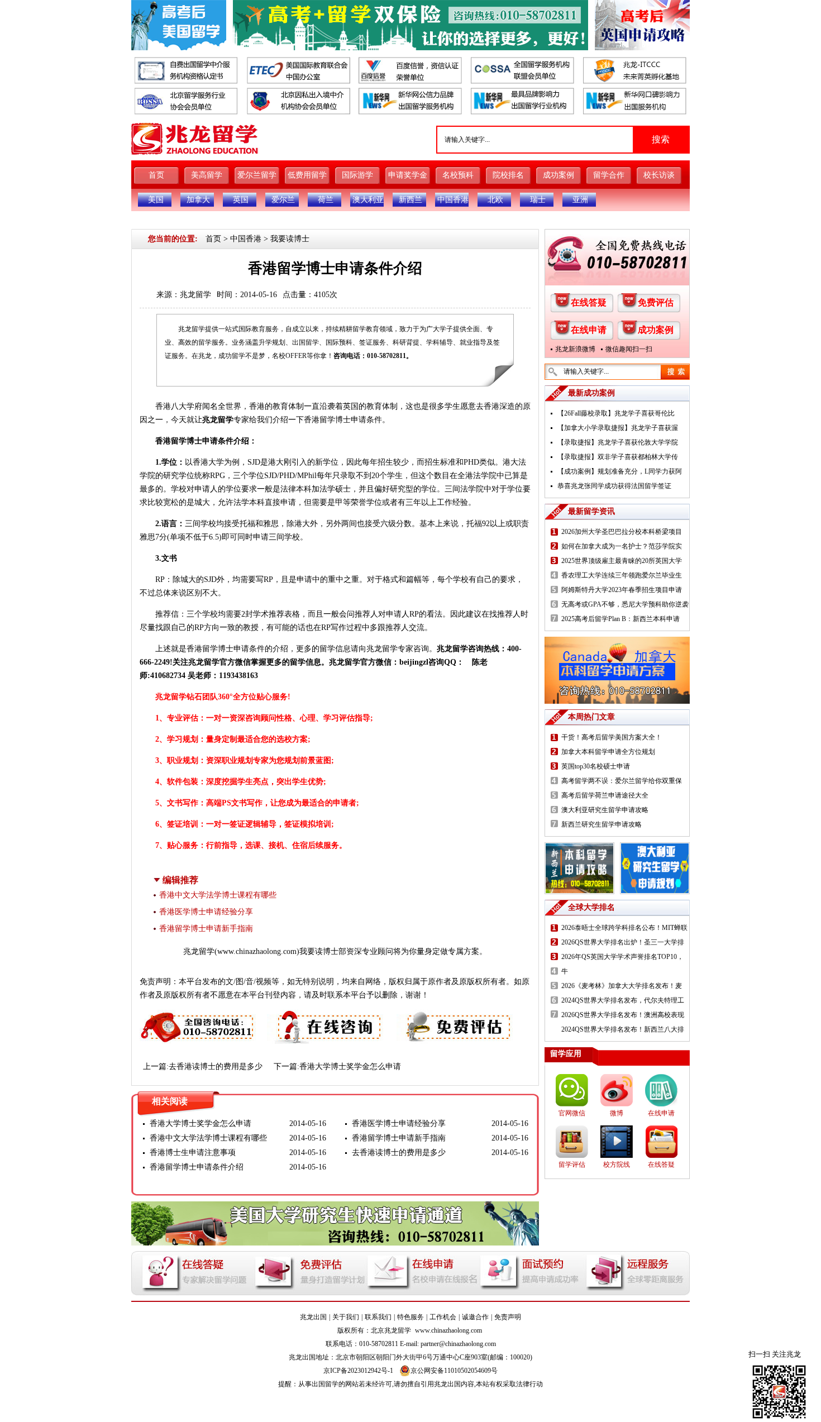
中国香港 (453, 199)
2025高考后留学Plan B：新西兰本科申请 (620, 619)
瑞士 (538, 199)
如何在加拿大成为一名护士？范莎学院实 (621, 546)
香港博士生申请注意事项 (193, 1152)
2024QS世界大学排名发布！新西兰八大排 (622, 1029)
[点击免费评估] (456, 1016)
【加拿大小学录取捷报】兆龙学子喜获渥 (617, 428)
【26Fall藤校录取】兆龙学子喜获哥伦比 (616, 413)
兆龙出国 (313, 1317)
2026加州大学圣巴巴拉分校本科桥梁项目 (621, 532)
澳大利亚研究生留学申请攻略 (604, 810)
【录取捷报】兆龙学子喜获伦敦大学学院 (617, 442)
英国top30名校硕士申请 (595, 766)
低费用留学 (307, 175)
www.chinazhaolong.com (257, 951)
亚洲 (580, 199)
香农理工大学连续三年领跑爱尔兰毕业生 (621, 575)
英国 (241, 199)
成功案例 (558, 175)
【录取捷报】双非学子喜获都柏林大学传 (617, 457)
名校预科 (458, 175)
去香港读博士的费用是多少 (215, 1066)
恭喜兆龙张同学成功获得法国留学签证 (614, 486)
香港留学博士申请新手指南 (206, 928)
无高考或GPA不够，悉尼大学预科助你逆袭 (625, 604)
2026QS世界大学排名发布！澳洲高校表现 (622, 1015)
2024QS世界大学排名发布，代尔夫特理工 (622, 1000)
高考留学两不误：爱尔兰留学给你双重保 (621, 781)
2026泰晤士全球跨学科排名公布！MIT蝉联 (624, 928)
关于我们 (345, 1317)
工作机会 (442, 1317)
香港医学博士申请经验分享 (206, 912)
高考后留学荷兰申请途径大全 (604, 795)
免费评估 (656, 302)
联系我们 (378, 1317)
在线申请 (589, 330)
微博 (616, 1113)
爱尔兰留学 (256, 175)
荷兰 (325, 199)
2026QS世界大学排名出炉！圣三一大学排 (622, 942)
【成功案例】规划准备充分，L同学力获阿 (619, 471)
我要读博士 (289, 239)
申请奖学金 (407, 175)
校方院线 (616, 1164)
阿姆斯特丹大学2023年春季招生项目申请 (621, 590)
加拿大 (198, 199)
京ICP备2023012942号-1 (358, 1371)
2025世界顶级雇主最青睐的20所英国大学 (621, 561)
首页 (156, 175)
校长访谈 (659, 175)
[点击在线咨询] (326, 1016)
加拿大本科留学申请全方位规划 (608, 752)
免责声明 (507, 1317)
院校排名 (508, 175)
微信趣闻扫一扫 (628, 349)
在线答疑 (589, 302)
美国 (156, 199)
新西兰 (410, 199)
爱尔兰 (283, 199)
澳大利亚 (368, 199)
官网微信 (572, 1113)
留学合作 (608, 175)
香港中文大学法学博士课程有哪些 (217, 895)
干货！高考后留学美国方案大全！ (611, 737)
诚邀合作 (475, 1317)
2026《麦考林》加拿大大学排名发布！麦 (621, 986)
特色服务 (410, 1317)
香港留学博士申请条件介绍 (197, 1167)
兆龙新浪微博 (575, 349)
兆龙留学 (195, 294)
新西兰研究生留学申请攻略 (601, 824)
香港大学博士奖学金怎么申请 (350, 1066)
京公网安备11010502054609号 (454, 1371)
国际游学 (357, 175)
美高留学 (206, 175)
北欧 (495, 199)
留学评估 (572, 1164)
